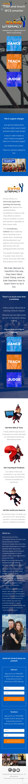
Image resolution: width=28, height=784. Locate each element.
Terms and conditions (18, 778)
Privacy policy (7, 778)
